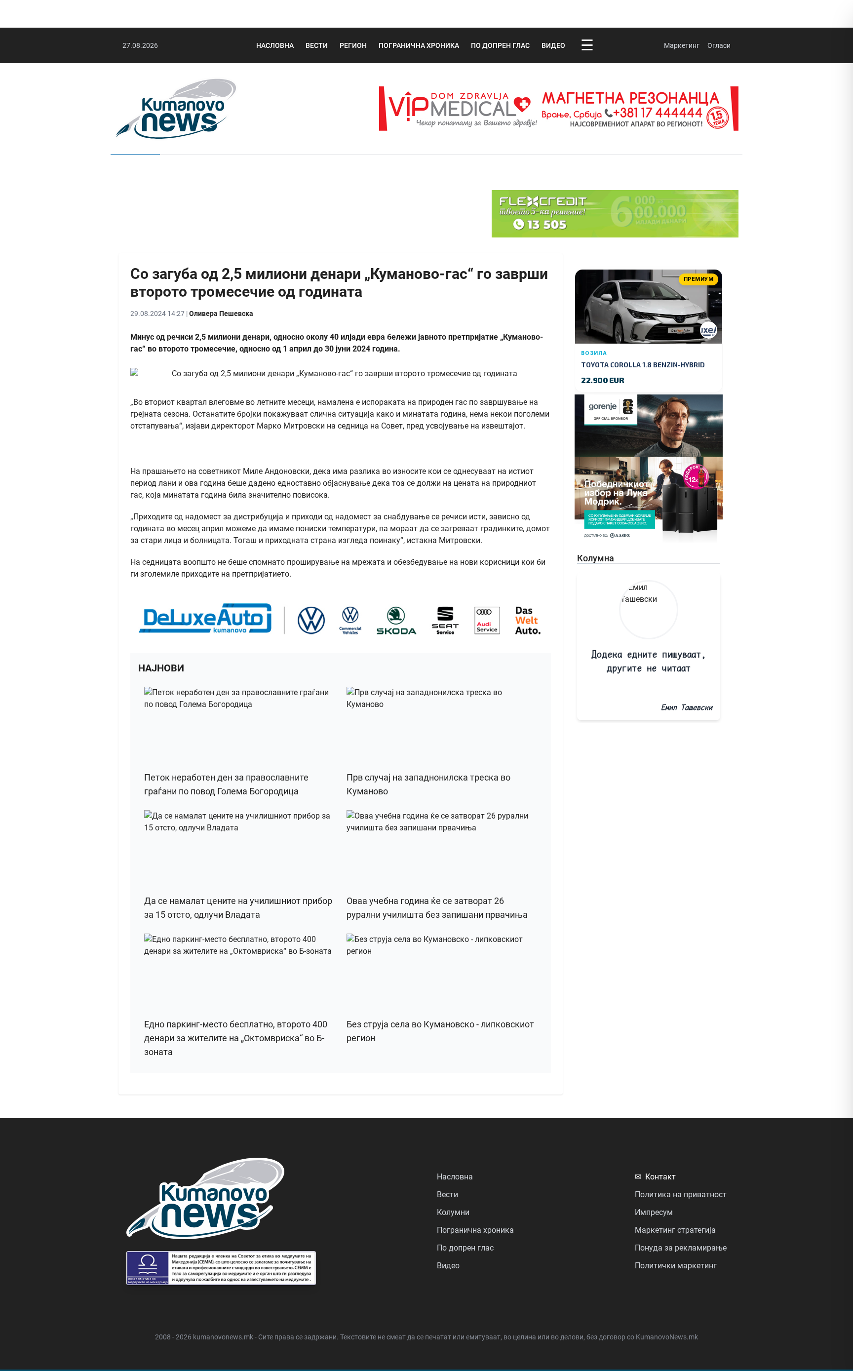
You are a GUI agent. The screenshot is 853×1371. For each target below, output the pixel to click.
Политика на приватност (681, 1194)
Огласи (719, 45)
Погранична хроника (419, 45)
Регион (353, 45)
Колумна (595, 558)
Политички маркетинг (676, 1265)
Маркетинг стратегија (675, 1230)
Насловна (275, 45)
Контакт (655, 1176)
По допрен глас (500, 45)
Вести (317, 45)
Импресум (654, 1212)
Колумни (453, 1212)
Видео (553, 45)
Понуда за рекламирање (681, 1248)
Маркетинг (681, 45)
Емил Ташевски (686, 707)
